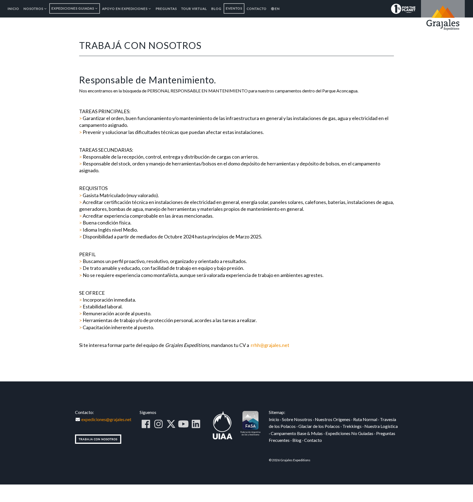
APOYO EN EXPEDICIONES (125, 9)
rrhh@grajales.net (270, 345)
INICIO (13, 9)
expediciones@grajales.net (105, 419)
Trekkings (352, 426)
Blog (296, 440)
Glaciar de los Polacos (319, 426)
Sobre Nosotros (297, 419)
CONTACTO (257, 9)
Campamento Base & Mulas (297, 433)
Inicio (274, 419)
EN (277, 9)
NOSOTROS (33, 9)
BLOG (216, 9)
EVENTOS (234, 8)
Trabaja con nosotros (98, 439)
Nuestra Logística (381, 426)
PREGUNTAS (166, 9)
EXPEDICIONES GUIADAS (72, 8)
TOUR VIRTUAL (194, 9)
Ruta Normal (365, 419)
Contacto (313, 440)
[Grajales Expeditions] (442, 17)
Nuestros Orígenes (332, 419)
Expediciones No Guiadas (349, 433)
